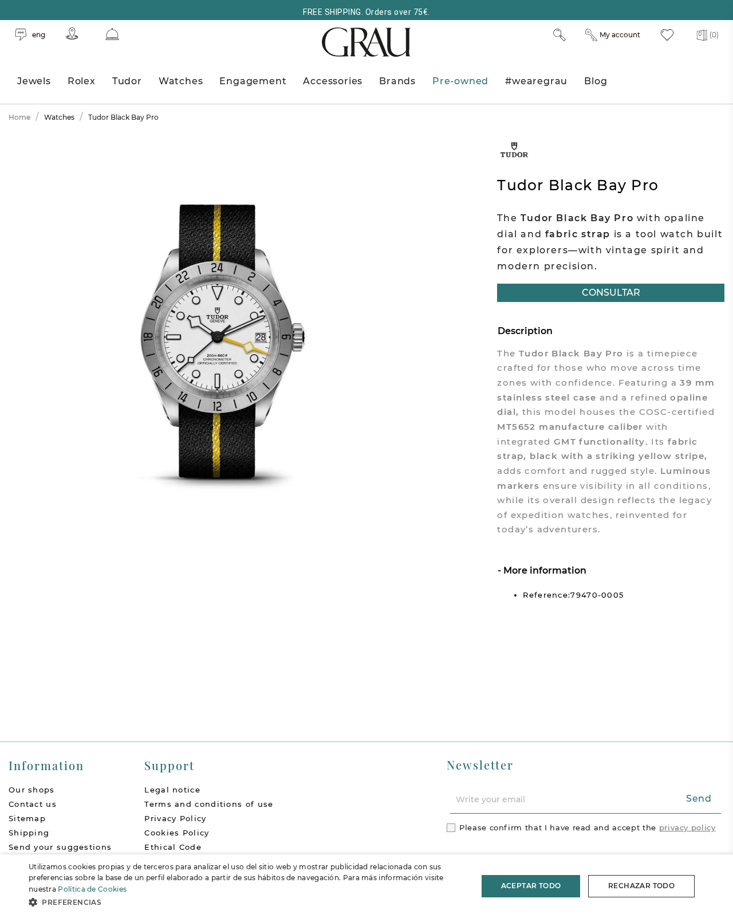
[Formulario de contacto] (112, 34)
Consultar (611, 292)
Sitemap (27, 818)
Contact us (33, 804)
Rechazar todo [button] (641, 885)
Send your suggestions (60, 847)
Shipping (29, 832)
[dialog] (366, 886)
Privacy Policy (175, 818)
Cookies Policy (176, 832)
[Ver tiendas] (72, 34)
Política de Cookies (92, 889)
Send (699, 798)
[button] (246, 902)
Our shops (32, 789)
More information (543, 570)
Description (525, 330)
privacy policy (687, 827)
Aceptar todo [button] (531, 885)
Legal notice (172, 789)
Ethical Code (173, 847)
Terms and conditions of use (208, 804)
